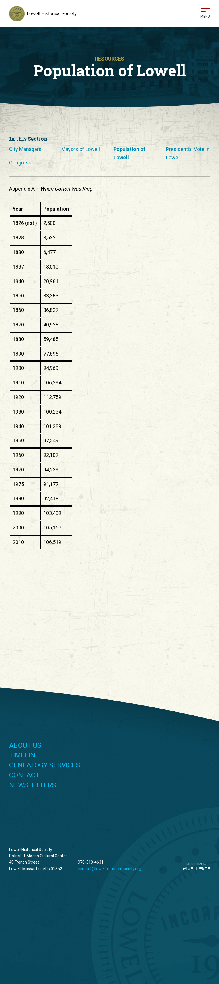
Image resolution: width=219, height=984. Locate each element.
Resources (109, 59)
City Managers (25, 149)
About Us (25, 745)
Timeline (24, 755)
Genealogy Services (44, 765)
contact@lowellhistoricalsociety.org (109, 868)
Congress (20, 163)
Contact (24, 775)
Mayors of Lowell (80, 149)
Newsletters (32, 785)
